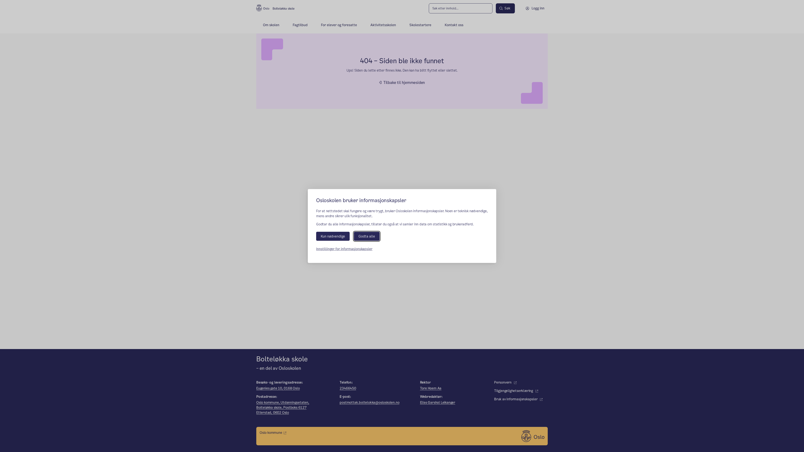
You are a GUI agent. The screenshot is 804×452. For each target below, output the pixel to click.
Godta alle (366, 236)
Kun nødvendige (333, 236)
